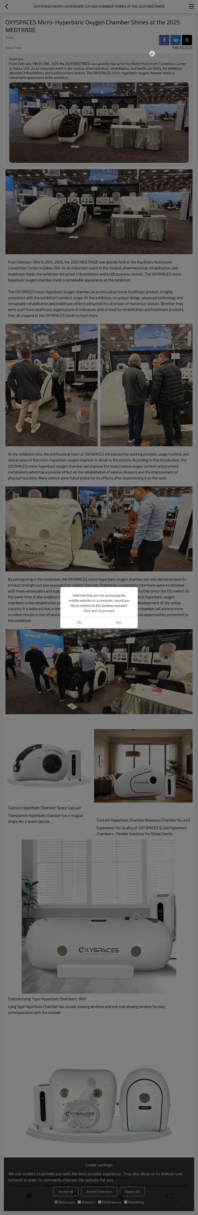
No (79, 622)
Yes (118, 622)
